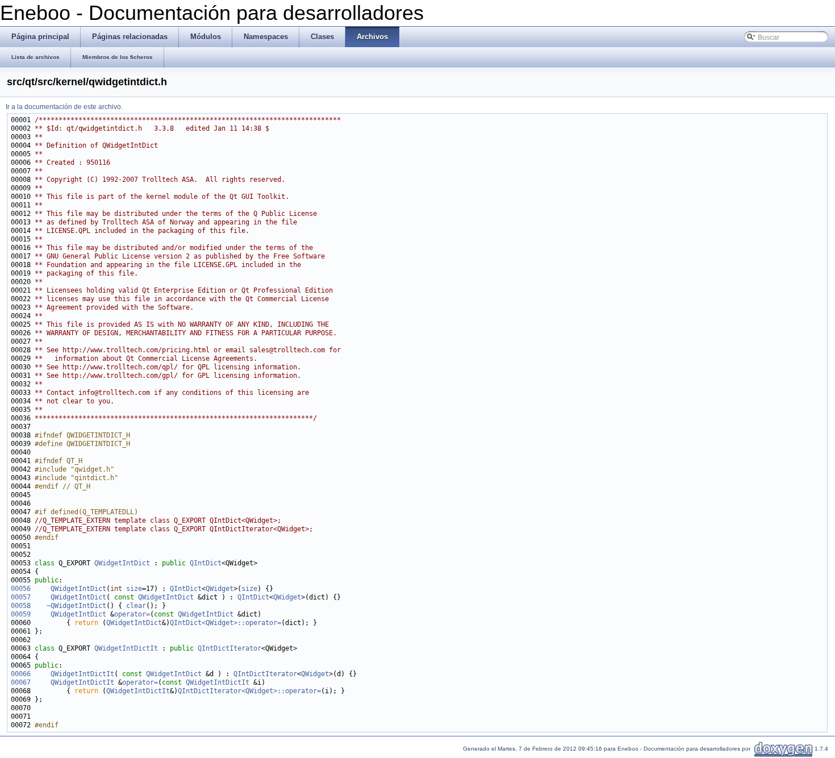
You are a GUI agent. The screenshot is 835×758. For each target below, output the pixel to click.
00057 (21, 597)
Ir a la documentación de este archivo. (64, 107)
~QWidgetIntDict (76, 606)
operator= (132, 614)
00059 (21, 614)
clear (136, 606)
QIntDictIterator (229, 648)
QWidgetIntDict (122, 563)
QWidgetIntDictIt (126, 648)
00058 (21, 606)
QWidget (219, 589)
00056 (21, 589)
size (134, 589)
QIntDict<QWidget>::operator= (225, 623)
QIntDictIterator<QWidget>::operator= (249, 691)
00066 (21, 674)
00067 (21, 682)
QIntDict (206, 563)
